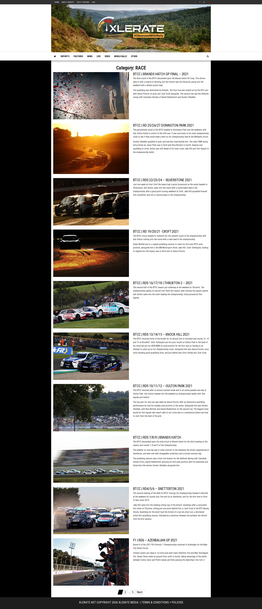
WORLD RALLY (120, 56)
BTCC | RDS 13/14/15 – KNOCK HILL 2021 (161, 334)
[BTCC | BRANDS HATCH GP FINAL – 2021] (91, 95)
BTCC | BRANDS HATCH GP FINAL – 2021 (161, 74)
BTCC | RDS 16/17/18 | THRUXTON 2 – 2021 (163, 283)
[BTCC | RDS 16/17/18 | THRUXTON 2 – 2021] (91, 304)
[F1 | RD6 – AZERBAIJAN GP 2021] (91, 562)
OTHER (134, 56)
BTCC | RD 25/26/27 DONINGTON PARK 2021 (163, 125)
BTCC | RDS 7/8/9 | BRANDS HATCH (157, 437)
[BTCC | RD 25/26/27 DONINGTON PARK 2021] (91, 148)
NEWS (90, 56)
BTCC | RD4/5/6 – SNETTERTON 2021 (158, 489)
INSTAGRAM (200, 2)
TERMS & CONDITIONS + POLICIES (162, 602)
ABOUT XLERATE (68, 2)
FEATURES (78, 56)
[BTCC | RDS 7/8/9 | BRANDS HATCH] (91, 459)
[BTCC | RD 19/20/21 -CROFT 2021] (91, 253)
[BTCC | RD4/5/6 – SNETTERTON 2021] (91, 510)
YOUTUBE (208, 2)
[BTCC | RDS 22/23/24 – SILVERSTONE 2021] (91, 201)
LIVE (93, 2)
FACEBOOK (195, 2)
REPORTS (65, 56)
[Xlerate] (55, 56)
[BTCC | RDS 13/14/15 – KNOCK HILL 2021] (91, 356)
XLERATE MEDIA (129, 602)
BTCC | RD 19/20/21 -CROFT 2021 (156, 231)
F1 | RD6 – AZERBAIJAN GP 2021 (155, 540)
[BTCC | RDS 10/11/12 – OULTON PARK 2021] (91, 407)
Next (139, 592)
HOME (57, 2)
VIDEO (107, 56)
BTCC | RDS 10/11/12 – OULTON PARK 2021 (162, 386)
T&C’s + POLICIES (83, 2)
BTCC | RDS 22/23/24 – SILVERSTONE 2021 (162, 180)
